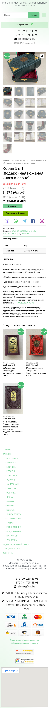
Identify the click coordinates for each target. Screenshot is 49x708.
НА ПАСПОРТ (13, 536)
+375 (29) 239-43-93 (25, 303)
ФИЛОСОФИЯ (13, 484)
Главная (6, 160)
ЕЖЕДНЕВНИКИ (14, 527)
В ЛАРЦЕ (11, 510)
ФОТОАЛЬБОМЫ (14, 518)
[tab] (24, 239)
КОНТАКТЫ (8, 553)
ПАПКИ (10, 523)
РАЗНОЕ (10, 505)
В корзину (12, 206)
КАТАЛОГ (7, 454)
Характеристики (10, 239)
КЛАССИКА (12, 475)
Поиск (34, 15)
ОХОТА (10, 497)
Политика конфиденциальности (24, 640)
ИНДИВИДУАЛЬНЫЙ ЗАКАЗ (16, 544)
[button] (44, 15)
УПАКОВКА (12, 540)
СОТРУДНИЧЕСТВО (11, 548)
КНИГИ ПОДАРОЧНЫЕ (19, 160)
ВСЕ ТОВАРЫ (12, 458)
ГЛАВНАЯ (7, 450)
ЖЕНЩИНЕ (11, 463)
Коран (17, 234)
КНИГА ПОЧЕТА (14, 514)
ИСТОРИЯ (11, 480)
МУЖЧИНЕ (11, 467)
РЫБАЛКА (11, 493)
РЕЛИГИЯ (11, 471)
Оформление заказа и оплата (24, 643)
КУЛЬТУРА (11, 488)
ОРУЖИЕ (10, 501)
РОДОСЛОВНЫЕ (14, 531)
